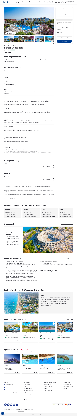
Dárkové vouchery (48, 390)
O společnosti (27, 384)
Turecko (16, 5)
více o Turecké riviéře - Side (67, 224)
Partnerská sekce (18, 409)
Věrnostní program (48, 384)
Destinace (26, 399)
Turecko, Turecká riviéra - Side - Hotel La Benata (30, 323)
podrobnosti (67, 37)
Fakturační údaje (27, 394)
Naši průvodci (47, 396)
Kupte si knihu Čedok (68, 386)
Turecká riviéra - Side (21, 5)
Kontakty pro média (28, 397)
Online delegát (47, 394)
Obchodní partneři (28, 388)
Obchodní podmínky (28, 390)
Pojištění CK (27, 392)
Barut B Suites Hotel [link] (29, 5)
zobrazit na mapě (10, 84)
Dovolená (6, 5)
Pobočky (26, 386)
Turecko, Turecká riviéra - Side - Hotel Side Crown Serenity (64, 323)
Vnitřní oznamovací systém (30, 401)
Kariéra (25, 396)
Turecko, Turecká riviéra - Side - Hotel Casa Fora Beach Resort (46, 323)
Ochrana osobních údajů (28, 409)
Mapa (19, 45)
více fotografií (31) (10, 33)
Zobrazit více (70, 258)
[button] (3, 413)
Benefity (46, 388)
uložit (53, 43)
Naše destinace (11, 5)
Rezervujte (64, 41)
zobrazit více (70, 319)
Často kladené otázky (48, 392)
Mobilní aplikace (67, 384)
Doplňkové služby (48, 386)
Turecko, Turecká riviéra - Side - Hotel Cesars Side (11, 323)
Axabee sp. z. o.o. (21, 411)
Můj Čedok (46, 397)
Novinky (65, 388)
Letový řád (59, 29)
